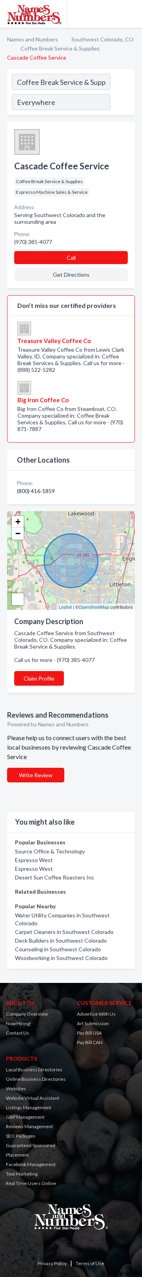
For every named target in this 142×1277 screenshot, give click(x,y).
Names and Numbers (32, 39)
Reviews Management (29, 1126)
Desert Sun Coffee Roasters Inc (54, 877)
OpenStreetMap (93, 607)
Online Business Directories (36, 1079)
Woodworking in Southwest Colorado (61, 957)
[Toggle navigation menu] (131, 14)
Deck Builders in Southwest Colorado (61, 940)
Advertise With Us (96, 1014)
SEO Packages (21, 1136)
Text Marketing (21, 1174)
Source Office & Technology (50, 851)
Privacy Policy (52, 1263)
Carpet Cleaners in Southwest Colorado (64, 931)
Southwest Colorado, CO (102, 39)
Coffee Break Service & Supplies (60, 48)
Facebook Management (31, 1164)
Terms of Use (90, 1263)
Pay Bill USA (89, 1033)
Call (71, 257)
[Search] (122, 93)
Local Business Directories (34, 1070)
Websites (16, 1088)
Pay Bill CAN (90, 1042)
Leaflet (65, 607)
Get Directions (71, 274)
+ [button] (18, 522)
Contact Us (17, 1033)
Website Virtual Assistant (32, 1098)
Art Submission (93, 1023)
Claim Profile (39, 678)
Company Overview (27, 1014)
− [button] (18, 533)
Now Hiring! (19, 1023)
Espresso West (34, 860)
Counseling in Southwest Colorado (58, 949)
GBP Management (25, 1117)
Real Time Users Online (31, 1183)
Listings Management (28, 1107)
